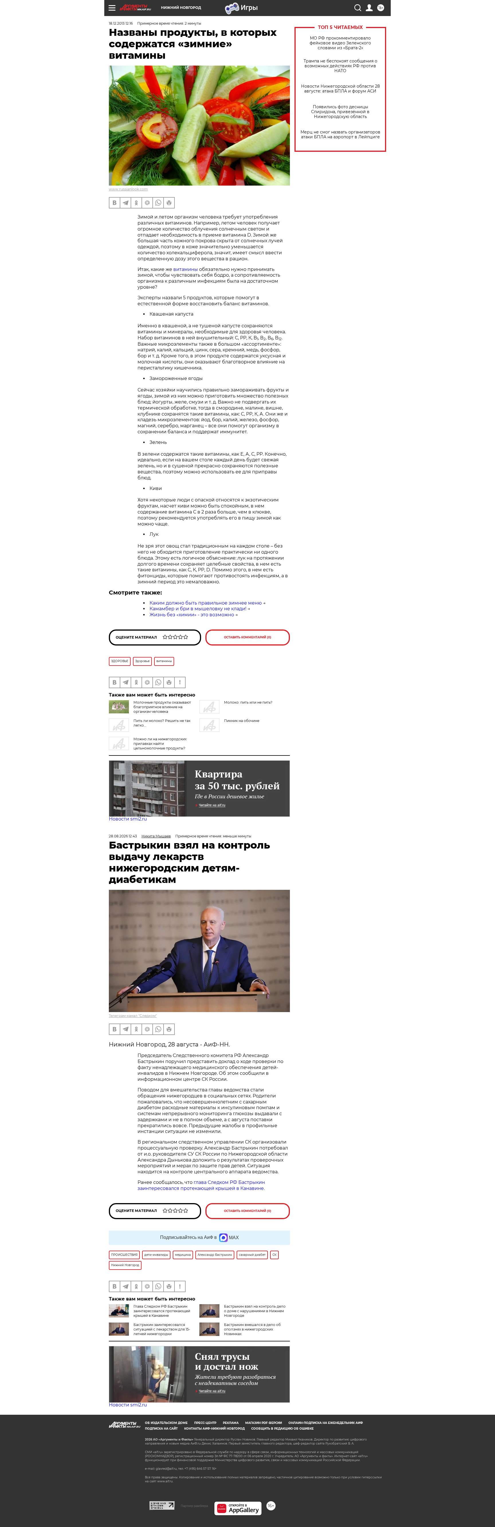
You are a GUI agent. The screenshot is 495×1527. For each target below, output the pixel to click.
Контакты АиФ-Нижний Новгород (214, 1428)
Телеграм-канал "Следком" (133, 1016)
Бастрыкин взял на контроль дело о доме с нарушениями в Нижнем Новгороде (255, 1311)
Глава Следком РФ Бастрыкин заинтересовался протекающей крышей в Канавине (161, 1311)
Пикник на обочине (241, 721)
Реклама (231, 1423)
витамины (185, 269)
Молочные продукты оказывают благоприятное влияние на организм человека (162, 707)
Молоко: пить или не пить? (248, 702)
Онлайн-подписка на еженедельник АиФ (325, 1423)
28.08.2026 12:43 (123, 836)
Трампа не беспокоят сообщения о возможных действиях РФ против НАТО (340, 66)
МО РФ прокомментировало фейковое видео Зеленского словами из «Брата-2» (340, 43)
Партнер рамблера (194, 1506)
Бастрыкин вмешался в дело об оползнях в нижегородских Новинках (252, 1329)
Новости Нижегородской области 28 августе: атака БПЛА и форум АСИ (340, 89)
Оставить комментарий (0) (247, 637)
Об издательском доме (166, 1423)
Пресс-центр (205, 1423)
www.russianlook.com (128, 189)
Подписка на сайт (161, 1428)
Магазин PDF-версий (263, 1423)
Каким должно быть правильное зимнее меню (206, 603)
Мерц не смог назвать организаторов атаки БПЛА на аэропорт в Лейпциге (340, 134)
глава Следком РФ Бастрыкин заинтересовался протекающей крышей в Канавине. (201, 1185)
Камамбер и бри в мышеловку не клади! (198, 608)
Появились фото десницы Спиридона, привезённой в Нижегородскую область (340, 112)
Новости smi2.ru (128, 819)
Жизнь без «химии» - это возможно (192, 614)
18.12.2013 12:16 (121, 23)
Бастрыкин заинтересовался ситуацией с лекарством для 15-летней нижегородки (161, 1329)
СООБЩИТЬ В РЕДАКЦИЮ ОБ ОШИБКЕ (282, 1428)
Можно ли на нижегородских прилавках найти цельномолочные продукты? (159, 743)
